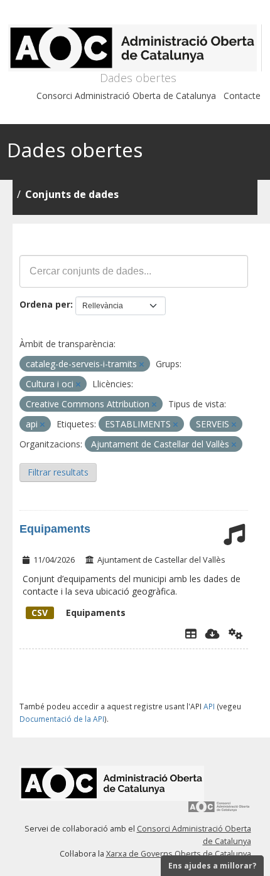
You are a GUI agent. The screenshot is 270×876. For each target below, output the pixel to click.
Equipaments (54, 529)
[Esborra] (141, 364)
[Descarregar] (212, 633)
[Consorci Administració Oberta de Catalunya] (219, 811)
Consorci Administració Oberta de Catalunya (126, 96)
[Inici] (134, 47)
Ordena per (44, 304)
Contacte (242, 96)
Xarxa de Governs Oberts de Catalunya (178, 853)
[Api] (236, 633)
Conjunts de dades (72, 194)
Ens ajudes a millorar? (212, 865)
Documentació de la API (61, 719)
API (209, 706)
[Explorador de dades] (191, 633)
